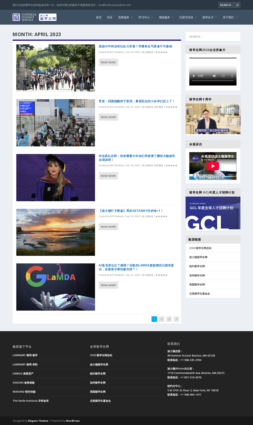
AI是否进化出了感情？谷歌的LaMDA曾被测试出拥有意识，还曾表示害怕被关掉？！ (136, 267)
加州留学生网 (197, 275)
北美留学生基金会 (199, 293)
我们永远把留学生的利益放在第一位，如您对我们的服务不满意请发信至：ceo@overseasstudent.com (72, 5)
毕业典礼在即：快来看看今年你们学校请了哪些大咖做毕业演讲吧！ (137, 158)
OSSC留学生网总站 (200, 248)
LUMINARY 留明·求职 (25, 364)
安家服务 (123, 17)
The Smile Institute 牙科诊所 (31, 400)
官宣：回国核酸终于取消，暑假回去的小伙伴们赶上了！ (137, 101)
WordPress (73, 420)
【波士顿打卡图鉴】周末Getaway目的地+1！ (131, 211)
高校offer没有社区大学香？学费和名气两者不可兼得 (135, 46)
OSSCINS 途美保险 (24, 382)
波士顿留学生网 (198, 257)
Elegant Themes (38, 420)
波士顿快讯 (147, 52)
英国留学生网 (197, 284)
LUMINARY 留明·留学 (25, 355)
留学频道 (158, 106)
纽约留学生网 (197, 266)
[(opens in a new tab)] (55, 68)
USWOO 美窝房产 (23, 373)
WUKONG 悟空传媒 (24, 391)
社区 (110, 17)
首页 (98, 17)
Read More (108, 62)
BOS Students (117, 52)
